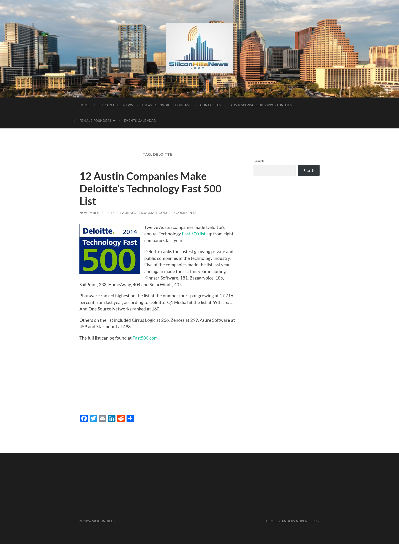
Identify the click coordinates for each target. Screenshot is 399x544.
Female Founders (95, 120)
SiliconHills (103, 521)
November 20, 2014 (97, 213)
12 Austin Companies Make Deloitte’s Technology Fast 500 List (150, 188)
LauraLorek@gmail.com (143, 213)
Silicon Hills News (116, 105)
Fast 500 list (194, 233)
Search (259, 161)
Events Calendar (140, 120)
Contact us (210, 105)
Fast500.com (145, 337)
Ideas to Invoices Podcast (166, 105)
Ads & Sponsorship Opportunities (261, 105)
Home (84, 105)
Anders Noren (295, 521)
